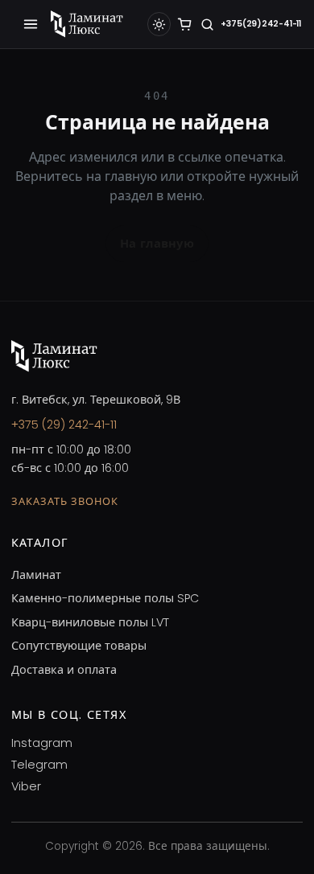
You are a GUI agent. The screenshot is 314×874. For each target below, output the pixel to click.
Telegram (39, 765)
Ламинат (36, 575)
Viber (26, 786)
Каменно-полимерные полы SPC (105, 598)
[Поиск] (207, 24)
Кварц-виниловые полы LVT (90, 622)
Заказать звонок (64, 501)
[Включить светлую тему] (159, 24)
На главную (156, 244)
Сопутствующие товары (79, 646)
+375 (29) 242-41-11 (64, 424)
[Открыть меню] (30, 24)
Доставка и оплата (64, 670)
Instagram (41, 743)
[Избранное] (185, 24)
